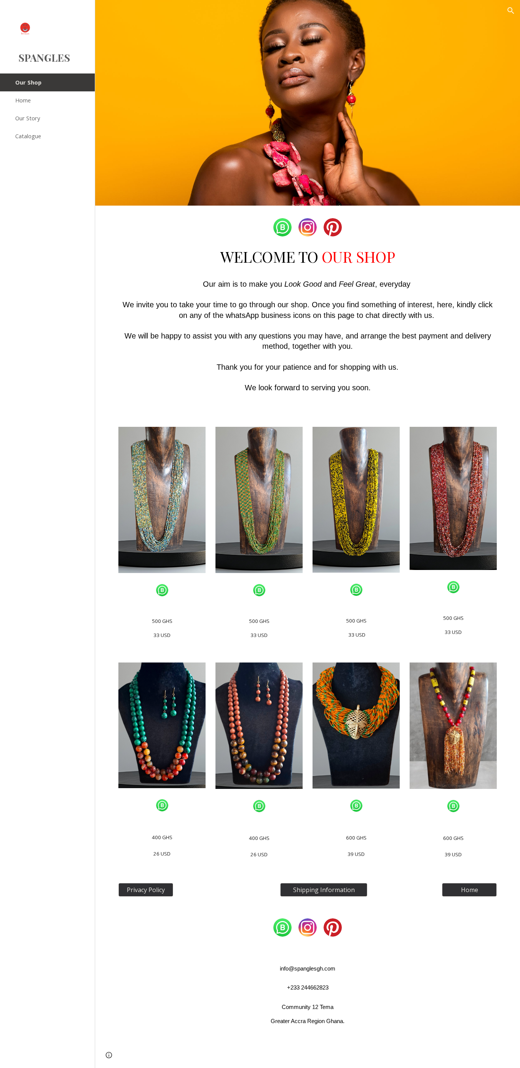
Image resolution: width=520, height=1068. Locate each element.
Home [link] (23, 100)
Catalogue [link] (28, 136)
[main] (307, 324)
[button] (511, 11)
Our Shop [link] (28, 82)
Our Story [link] (27, 118)
